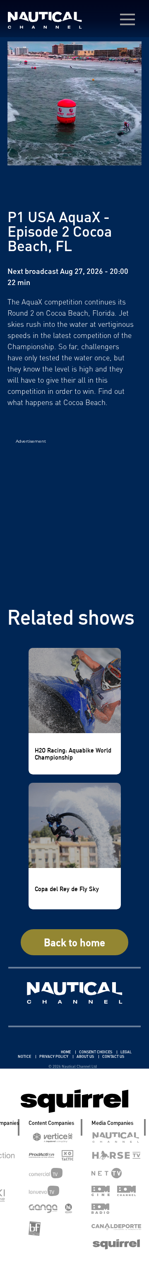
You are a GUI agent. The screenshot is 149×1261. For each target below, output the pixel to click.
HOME (66, 1052)
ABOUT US (86, 1056)
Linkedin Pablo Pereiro (35, 1052)
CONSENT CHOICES (96, 1052)
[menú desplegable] (127, 19)
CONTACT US (113, 1056)
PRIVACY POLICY (54, 1056)
